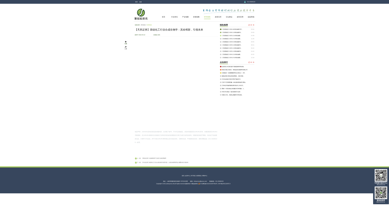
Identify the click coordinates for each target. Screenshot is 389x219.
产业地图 (185, 17)
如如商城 (251, 17)
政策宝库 (218, 17)
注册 (140, 2)
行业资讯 (174, 17)
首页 (163, 17)
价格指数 (196, 17)
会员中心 (187, 175)
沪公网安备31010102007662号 (208, 183)
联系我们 (199, 175)
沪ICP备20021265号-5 (224, 183)
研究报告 (207, 17)
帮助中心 (204, 175)
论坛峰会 (229, 17)
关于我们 (193, 175)
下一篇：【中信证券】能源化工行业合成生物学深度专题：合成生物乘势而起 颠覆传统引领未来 (162, 162)
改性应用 (240, 17)
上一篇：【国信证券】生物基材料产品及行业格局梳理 (151, 158)
